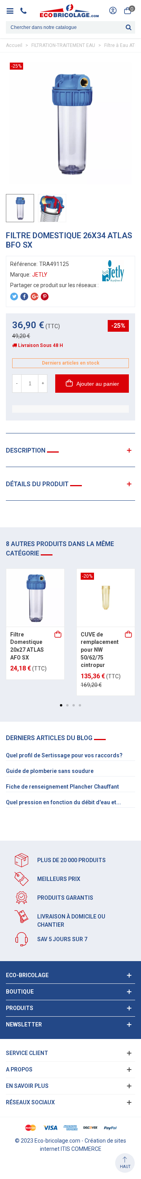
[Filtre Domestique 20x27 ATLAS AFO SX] (35, 598)
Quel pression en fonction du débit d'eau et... (63, 802)
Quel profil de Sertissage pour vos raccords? (64, 755)
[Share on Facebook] (24, 296)
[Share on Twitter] (14, 296)
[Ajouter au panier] (58, 635)
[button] (61, 705)
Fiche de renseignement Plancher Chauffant (62, 787)
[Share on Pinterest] (45, 296)
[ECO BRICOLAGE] (69, 10)
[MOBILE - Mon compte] (112, 10)
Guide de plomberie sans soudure (50, 771)
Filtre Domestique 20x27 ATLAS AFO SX (27, 646)
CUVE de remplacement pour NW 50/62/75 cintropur (100, 649)
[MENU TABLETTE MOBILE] (13, 10)
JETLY (39, 274)
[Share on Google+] (34, 296)
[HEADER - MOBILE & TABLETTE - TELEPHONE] (26, 10)
